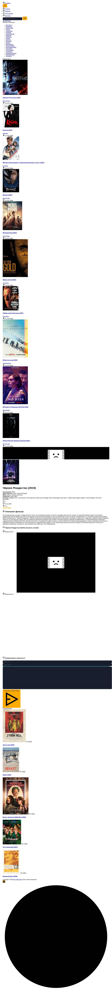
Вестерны (9, 25)
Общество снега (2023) (10, 360)
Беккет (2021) (7, 775)
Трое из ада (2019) (8, 745)
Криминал (9, 26)
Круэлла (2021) (7, 130)
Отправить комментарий (11, 690)
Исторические (10, 46)
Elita (7, 3)
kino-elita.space (17, 879)
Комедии (8, 35)
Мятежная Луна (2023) (10, 233)
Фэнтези (8, 40)
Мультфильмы (10, 54)
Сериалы (9, 56)
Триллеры (9, 51)
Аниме (8, 38)
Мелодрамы (9, 44)
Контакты (8, 16)
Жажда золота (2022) (9, 279)
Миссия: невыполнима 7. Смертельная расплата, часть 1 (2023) (23, 162)
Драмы (8, 43)
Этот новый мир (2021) (10, 847)
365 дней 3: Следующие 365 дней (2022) (15, 407)
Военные (9, 41)
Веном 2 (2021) (7, 195)
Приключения (10, 34)
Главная (7, 9)
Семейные (9, 31)
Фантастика (9, 28)
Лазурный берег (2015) (10, 876)
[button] (7, 21)
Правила (7, 11)
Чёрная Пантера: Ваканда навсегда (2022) (16, 440)
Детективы (9, 48)
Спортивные (10, 50)
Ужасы (8, 29)
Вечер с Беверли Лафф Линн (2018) (14, 817)
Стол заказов (9, 13)
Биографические (11, 47)
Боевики (8, 32)
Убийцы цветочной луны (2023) (13, 313)
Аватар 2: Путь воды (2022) (11, 97)
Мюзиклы (9, 37)
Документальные (11, 53)
